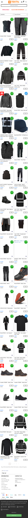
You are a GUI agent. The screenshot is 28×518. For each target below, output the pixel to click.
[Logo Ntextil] (14, 2)
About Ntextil (3, 478)
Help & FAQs (3, 486)
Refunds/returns (4, 484)
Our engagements (4, 487)
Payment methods (4, 481)
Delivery (2, 483)
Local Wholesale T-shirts (5, 489)
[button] (21, 1)
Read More (13, 504)
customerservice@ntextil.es (20, 479)
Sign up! (4, 473)
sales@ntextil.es (18, 482)
